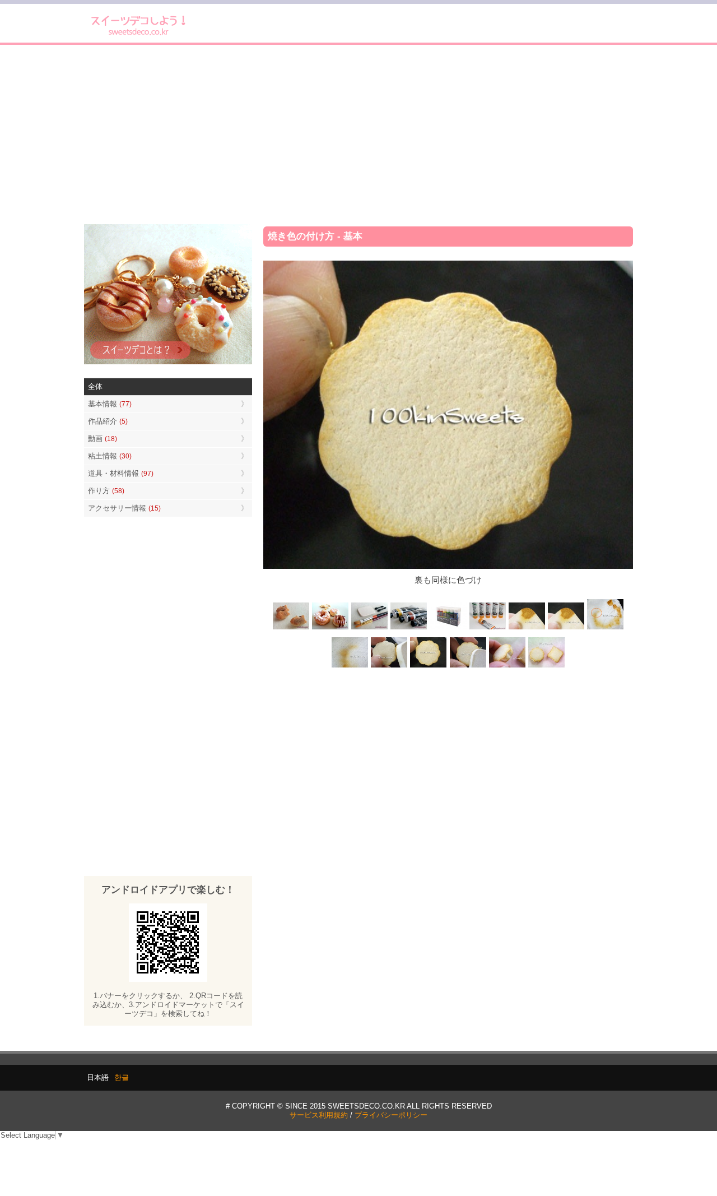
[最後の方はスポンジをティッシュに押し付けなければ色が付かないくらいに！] (350, 666)
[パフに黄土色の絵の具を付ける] (565, 628)
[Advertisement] (358, 134)
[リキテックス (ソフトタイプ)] (487, 628)
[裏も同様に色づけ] (428, 666)
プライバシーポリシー (391, 1115)
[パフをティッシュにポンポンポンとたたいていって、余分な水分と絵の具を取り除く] (605, 628)
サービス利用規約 (319, 1115)
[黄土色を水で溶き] (526, 628)
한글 (121, 1077)
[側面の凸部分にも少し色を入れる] (507, 666)
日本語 (98, 1077)
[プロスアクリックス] (448, 628)
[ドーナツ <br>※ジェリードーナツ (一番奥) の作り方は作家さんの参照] (330, 628)
